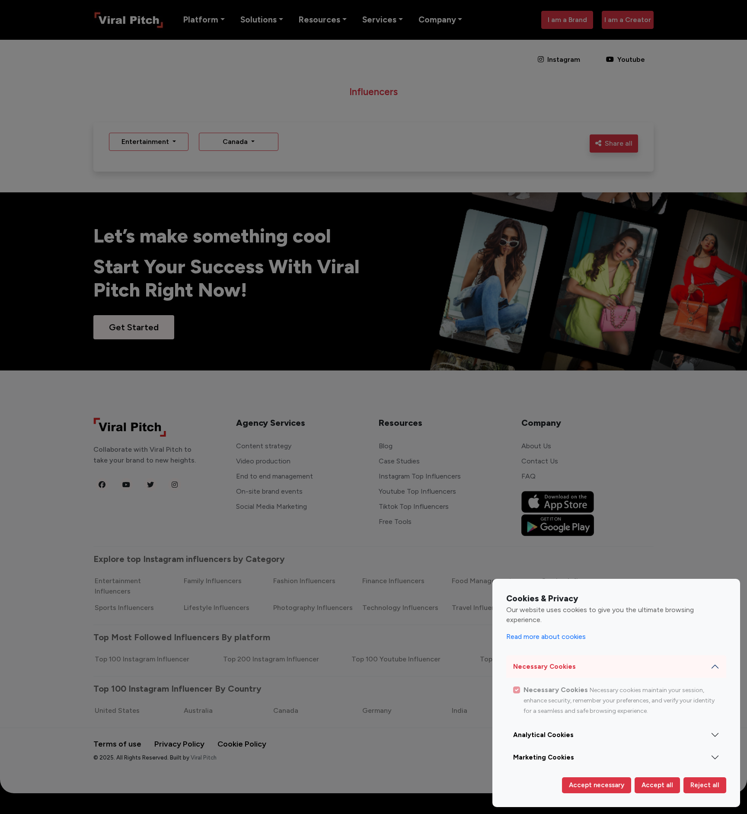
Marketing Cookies (543, 757)
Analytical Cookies (543, 735)
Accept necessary (596, 785)
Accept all (657, 785)
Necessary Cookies (544, 666)
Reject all (704, 785)
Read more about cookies (546, 636)
